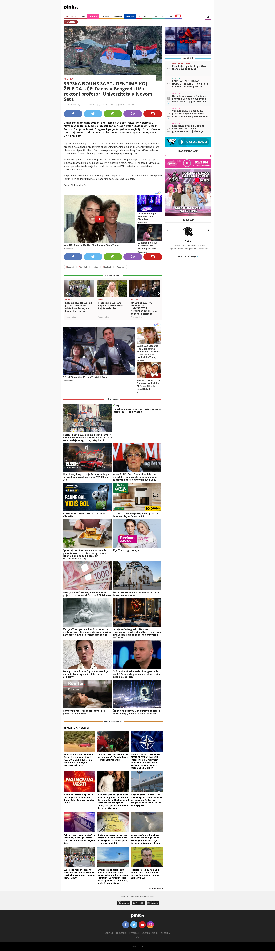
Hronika (118, 16)
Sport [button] (147, 16)
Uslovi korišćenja (150, 933)
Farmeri (130, 16)
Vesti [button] (82, 16)
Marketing (121, 933)
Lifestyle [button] (158, 16)
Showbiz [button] (105, 16)
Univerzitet (120, 267)
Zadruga (93, 16)
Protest (95, 267)
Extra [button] (169, 16)
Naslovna (71, 16)
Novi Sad (83, 267)
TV (139, 16)
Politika (68, 78)
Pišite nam (165, 933)
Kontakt (109, 933)
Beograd (70, 267)
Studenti (107, 267)
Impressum (134, 933)
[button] (67, 293)
